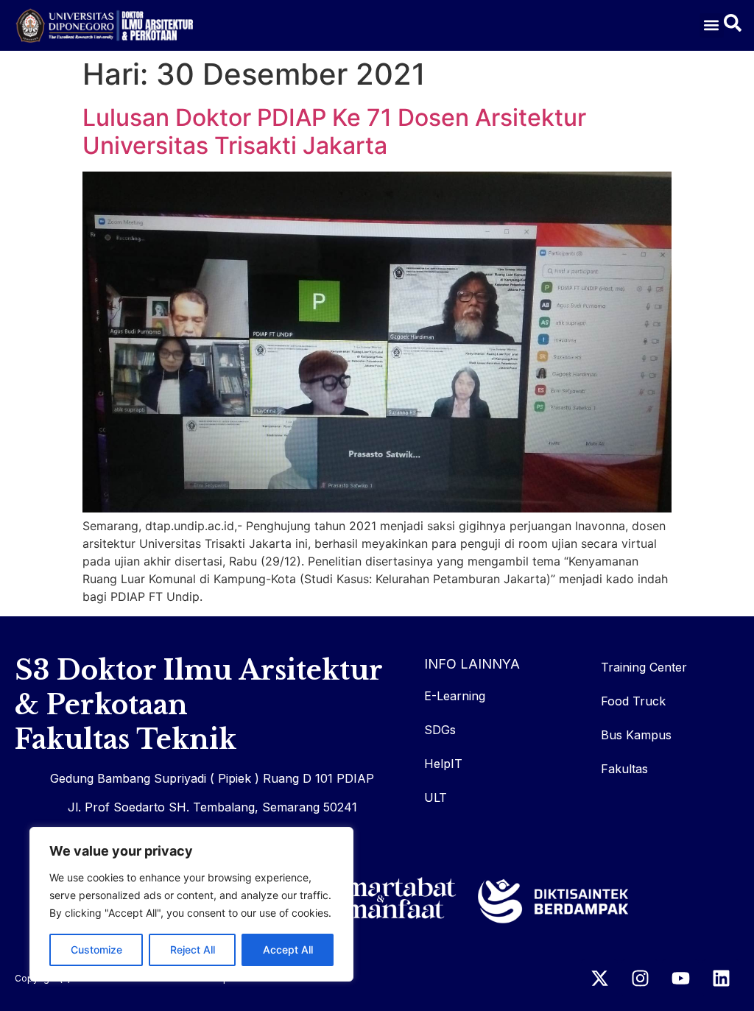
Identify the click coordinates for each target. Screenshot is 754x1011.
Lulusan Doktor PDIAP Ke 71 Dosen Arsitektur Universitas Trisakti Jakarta (334, 131)
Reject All (192, 949)
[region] (191, 904)
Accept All (288, 949)
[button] (712, 25)
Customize (96, 949)
